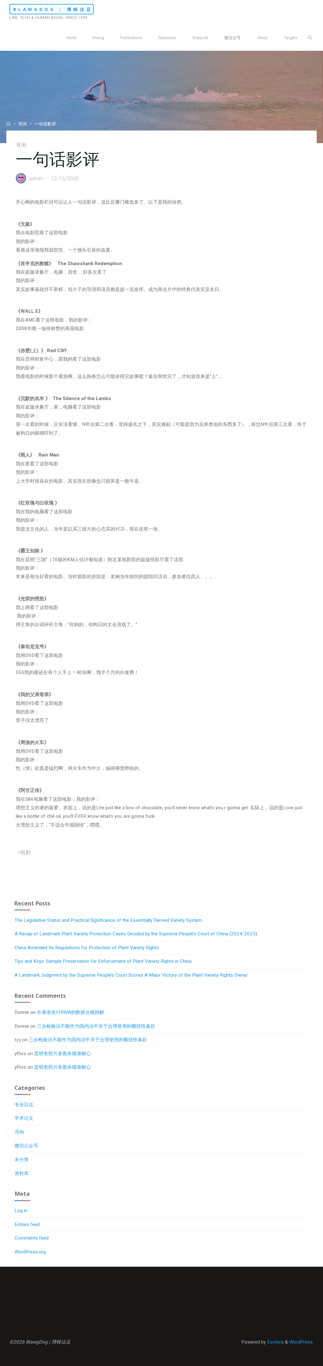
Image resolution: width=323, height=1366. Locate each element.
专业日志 (24, 1104)
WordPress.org (30, 1252)
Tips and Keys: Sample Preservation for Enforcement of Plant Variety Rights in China (103, 961)
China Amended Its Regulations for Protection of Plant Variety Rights (87, 947)
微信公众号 (26, 1145)
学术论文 (24, 1118)
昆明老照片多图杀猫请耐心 (62, 1053)
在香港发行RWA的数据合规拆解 (70, 1012)
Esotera (275, 1342)
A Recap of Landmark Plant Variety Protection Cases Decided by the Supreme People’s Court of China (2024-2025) (136, 934)
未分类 (22, 1159)
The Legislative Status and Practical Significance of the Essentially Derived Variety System (108, 920)
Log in (21, 1210)
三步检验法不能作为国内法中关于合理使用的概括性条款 (96, 1026)
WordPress (301, 1342)
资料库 (22, 1173)
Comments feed (32, 1238)
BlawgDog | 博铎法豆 (53, 9)
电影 (25, 852)
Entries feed (27, 1224)
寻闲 (22, 123)
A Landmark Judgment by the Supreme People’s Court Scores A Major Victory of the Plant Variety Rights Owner (131, 975)
